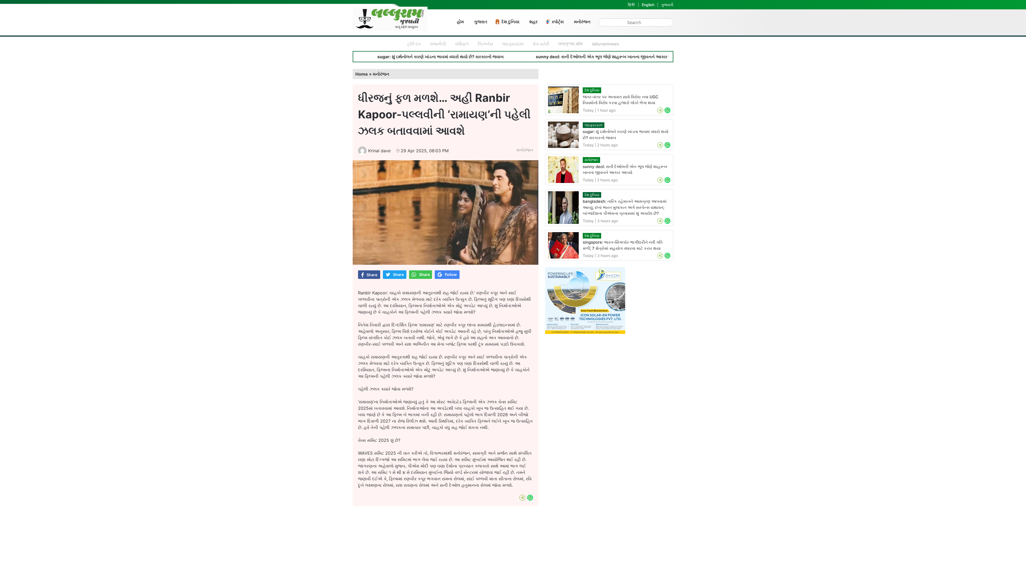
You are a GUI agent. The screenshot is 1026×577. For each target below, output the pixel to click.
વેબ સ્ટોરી (541, 43)
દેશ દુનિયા (510, 21)
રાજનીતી (438, 43)
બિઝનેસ (485, 43)
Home (361, 74)
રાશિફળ (462, 43)
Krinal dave (379, 150)
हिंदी (631, 4)
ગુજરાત (480, 21)
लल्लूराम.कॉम (570, 43)
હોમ (460, 21)
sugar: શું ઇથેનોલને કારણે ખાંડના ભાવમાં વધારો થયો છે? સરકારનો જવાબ (404, 56)
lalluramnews (605, 43)
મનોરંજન (582, 21)
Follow (451, 274)
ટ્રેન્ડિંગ (414, 43)
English (648, 4)
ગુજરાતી (667, 4)
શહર (533, 21)
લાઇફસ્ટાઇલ (513, 43)
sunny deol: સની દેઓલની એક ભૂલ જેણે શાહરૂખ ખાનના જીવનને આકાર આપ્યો (571, 56)
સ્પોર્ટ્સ (558, 21)
